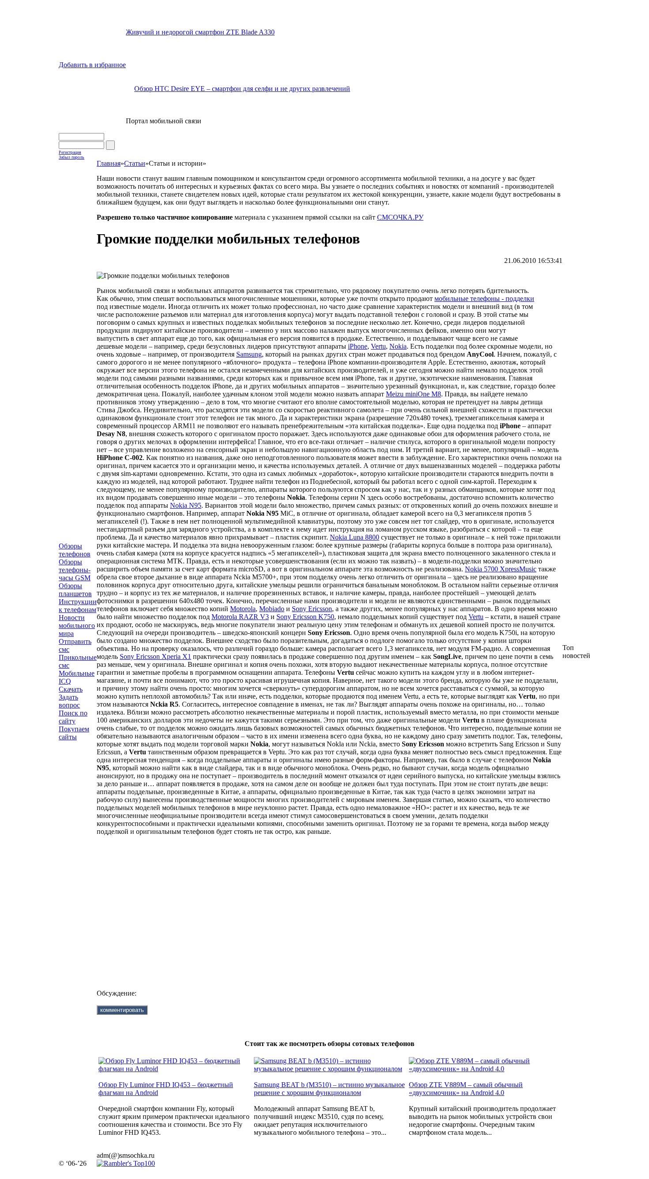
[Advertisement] (329, 905)
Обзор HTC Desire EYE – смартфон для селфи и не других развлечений (242, 88)
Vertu (378, 346)
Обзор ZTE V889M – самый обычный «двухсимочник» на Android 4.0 (466, 1088)
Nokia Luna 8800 (354, 537)
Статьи (134, 163)
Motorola (243, 608)
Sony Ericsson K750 (305, 616)
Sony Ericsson (312, 608)
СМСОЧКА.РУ (400, 217)
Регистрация (70, 152)
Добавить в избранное (92, 64)
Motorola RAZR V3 (240, 616)
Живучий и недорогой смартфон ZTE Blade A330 (200, 32)
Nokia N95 (185, 505)
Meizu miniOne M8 (413, 394)
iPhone (357, 346)
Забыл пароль (71, 157)
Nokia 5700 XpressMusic (500, 569)
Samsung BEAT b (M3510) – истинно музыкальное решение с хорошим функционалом (329, 1088)
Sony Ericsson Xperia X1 (155, 656)
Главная (109, 163)
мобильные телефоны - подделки (484, 298)
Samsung (249, 354)
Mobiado (271, 608)
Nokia (398, 346)
